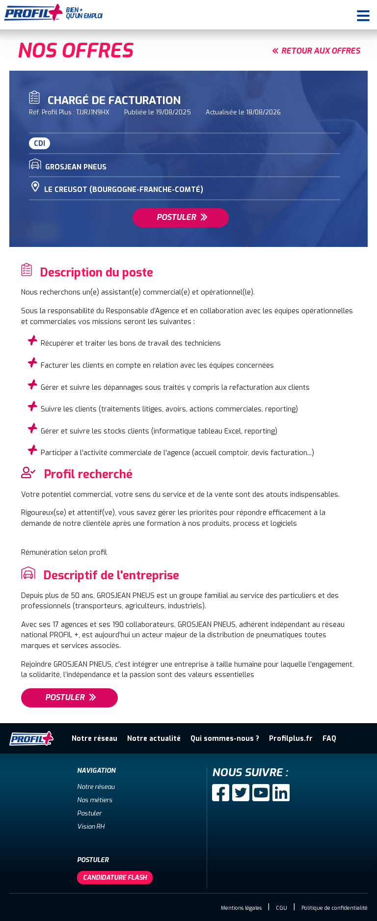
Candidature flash (115, 877)
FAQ (329, 738)
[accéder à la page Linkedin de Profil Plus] (281, 792)
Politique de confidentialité (334, 908)
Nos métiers (94, 800)
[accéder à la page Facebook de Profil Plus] (220, 792)
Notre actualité (154, 738)
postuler (176, 217)
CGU (281, 908)
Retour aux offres (320, 51)
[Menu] (363, 14)
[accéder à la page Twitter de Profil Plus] (240, 792)
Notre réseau (94, 738)
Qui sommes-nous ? (224, 738)
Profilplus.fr (291, 738)
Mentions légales (241, 908)
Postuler (89, 813)
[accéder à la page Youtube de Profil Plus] (260, 792)
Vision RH (91, 826)
